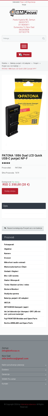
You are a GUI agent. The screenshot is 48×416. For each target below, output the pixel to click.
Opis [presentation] (5, 205)
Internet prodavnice (28, 404)
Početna (4, 63)
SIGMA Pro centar (9, 379)
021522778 (24, 32)
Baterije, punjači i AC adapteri (20, 63)
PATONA (18, 168)
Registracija (31, 2)
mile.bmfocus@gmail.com (15, 358)
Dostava (5, 370)
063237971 (24, 22)
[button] (24, 54)
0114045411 (24, 25)
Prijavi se (23, 2)
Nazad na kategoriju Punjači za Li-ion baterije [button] (24, 228)
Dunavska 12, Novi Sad (24, 27)
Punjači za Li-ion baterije (10, 66)
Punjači (36, 63)
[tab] (24, 206)
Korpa (24, 5)
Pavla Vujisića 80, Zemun (24, 20)
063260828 (24, 30)
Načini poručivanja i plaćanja (13, 365)
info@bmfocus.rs (11, 350)
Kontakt (5, 384)
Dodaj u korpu (10, 191)
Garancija (5, 374)
